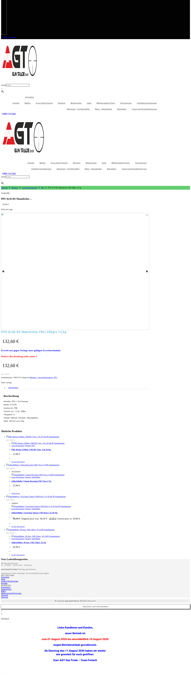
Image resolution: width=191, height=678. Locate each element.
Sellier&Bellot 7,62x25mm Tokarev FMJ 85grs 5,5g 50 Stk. (34, 513)
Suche (3, 85)
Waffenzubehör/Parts (106, 103)
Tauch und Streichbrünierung (144, 109)
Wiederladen (76, 103)
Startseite (4, 188)
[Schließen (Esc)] (9, 669)
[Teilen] (7, 669)
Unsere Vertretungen (9, 581)
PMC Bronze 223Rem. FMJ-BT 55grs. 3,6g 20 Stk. (31, 450)
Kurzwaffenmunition (17, 477)
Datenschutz (6, 589)
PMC (33, 446)
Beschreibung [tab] (13, 388)
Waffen (28, 103)
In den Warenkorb (18, 462)
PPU (42, 188)
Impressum (5, 587)
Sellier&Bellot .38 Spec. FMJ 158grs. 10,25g (28, 543)
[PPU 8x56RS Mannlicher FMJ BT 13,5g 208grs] (75, 271)
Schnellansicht (53, 437)
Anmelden (29, 97)
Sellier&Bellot (36, 477)
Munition (61, 103)
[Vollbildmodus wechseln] (4, 669)
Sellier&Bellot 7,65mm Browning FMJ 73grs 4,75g (31, 481)
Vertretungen (126, 103)
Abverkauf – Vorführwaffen (78, 109)
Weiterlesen (16, 493)
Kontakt (16, 103)
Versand (4, 595)
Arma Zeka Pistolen (44, 103)
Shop (3, 579)
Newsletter (122, 109)
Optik (89, 103)
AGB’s (3, 591)
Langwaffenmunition (29, 188)
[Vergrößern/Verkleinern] (2, 669)
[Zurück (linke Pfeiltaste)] (2, 672)
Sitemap (4, 597)
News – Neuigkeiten (103, 109)
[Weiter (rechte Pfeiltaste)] (4, 672)
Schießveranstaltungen (147, 103)
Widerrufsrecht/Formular (11, 593)
